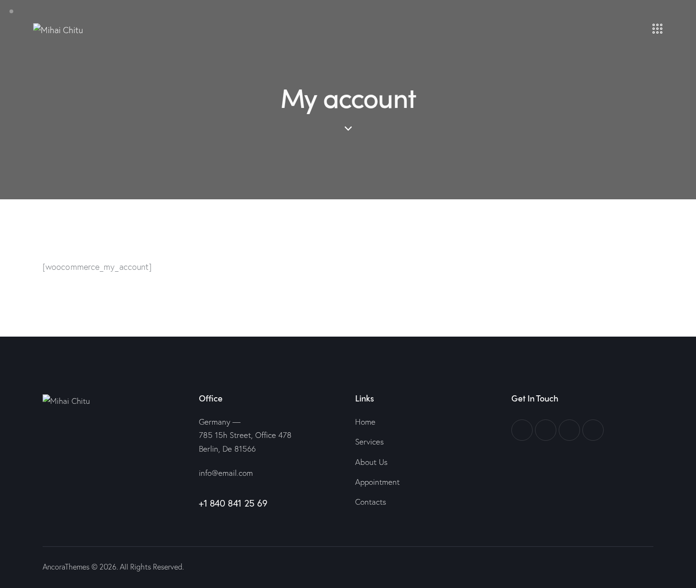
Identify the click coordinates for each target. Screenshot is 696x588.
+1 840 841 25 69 (233, 503)
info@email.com (226, 472)
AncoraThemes (66, 566)
